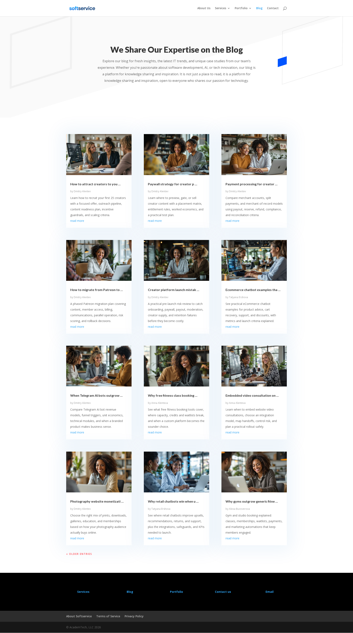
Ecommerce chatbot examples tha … (253, 290)
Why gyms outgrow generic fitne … (252, 501)
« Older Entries (79, 554)
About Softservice (79, 616)
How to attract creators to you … (95, 184)
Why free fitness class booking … (172, 395)
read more (77, 221)
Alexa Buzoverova (239, 509)
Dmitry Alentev (82, 191)
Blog (259, 8)
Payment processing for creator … (251, 184)
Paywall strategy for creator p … (172, 184)
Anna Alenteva (159, 403)
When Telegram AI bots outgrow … (96, 395)
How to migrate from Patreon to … (96, 290)
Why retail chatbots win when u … (173, 501)
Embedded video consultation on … (252, 395)
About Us (203, 8)
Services (220, 8)
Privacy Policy (134, 616)
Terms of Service (108, 616)
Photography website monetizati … (97, 501)
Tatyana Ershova (160, 509)
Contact (273, 8)
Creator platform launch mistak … (173, 290)
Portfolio (241, 8)
